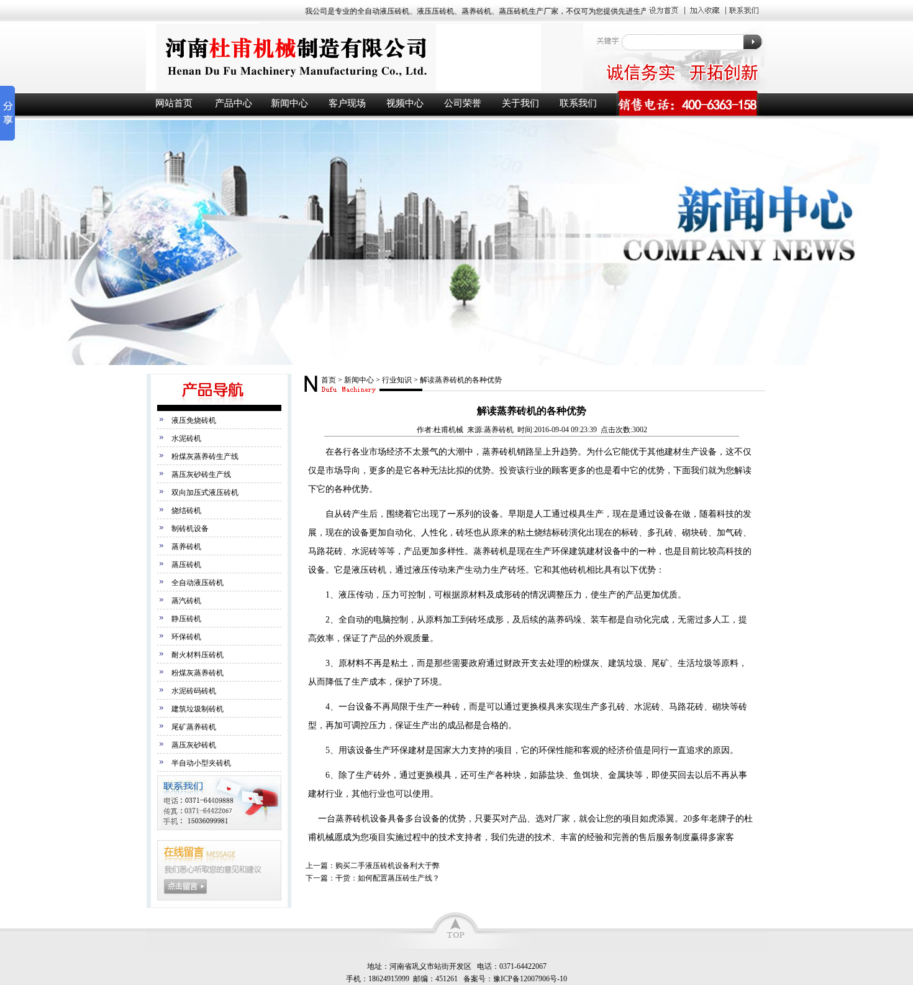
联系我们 (578, 103)
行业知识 (397, 380)
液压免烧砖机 (193, 420)
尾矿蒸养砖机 (193, 727)
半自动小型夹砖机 (201, 763)
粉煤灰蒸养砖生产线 (204, 456)
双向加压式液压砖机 (204, 492)
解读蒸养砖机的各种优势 (461, 380)
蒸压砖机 (186, 564)
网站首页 (174, 103)
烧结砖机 (186, 510)
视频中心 (405, 103)
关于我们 (520, 103)
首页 (328, 380)
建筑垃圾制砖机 (197, 709)
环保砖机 (186, 636)
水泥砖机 (186, 438)
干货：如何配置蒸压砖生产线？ (387, 878)
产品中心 (233, 103)
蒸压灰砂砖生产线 (201, 474)
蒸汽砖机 (186, 600)
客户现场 (347, 103)
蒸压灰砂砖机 (193, 745)
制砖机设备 (190, 528)
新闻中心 (289, 103)
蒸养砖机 (186, 546)
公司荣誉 (462, 103)
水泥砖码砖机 (193, 691)
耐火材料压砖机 (197, 654)
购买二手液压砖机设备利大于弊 (387, 865)
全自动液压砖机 (197, 582)
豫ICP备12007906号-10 (530, 978)
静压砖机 (186, 618)
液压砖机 (363, 56)
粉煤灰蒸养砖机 (197, 672)
